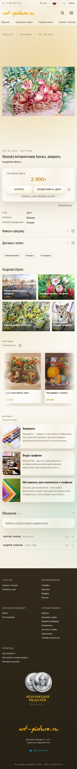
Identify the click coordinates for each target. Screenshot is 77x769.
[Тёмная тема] (64, 3)
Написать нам (9, 589)
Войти (72, 3)
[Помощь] (69, 189)
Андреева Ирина (11, 161)
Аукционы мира (24, 22)
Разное (44, 597)
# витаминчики (12, 255)
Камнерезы (47, 625)
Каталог (8, 34)
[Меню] (71, 13)
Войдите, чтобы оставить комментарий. (26, 523)
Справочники (45, 22)
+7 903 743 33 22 (13, 3)
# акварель (45, 255)
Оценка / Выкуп (67, 22)
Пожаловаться (65, 205)
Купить (19, 189)
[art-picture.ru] (18, 13)
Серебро (45, 585)
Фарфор (45, 593)
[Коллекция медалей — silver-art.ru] (38, 688)
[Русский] (56, 3)
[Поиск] (62, 13)
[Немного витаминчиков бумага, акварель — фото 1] (38, 91)
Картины (26, 34)
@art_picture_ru (40, 750)
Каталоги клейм (49, 629)
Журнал (5, 22)
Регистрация (8, 617)
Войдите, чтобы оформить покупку (38, 196)
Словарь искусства (50, 638)
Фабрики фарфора (50, 621)
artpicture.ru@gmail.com (38, 742)
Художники (46, 633)
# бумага (29, 255)
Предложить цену (49, 189)
